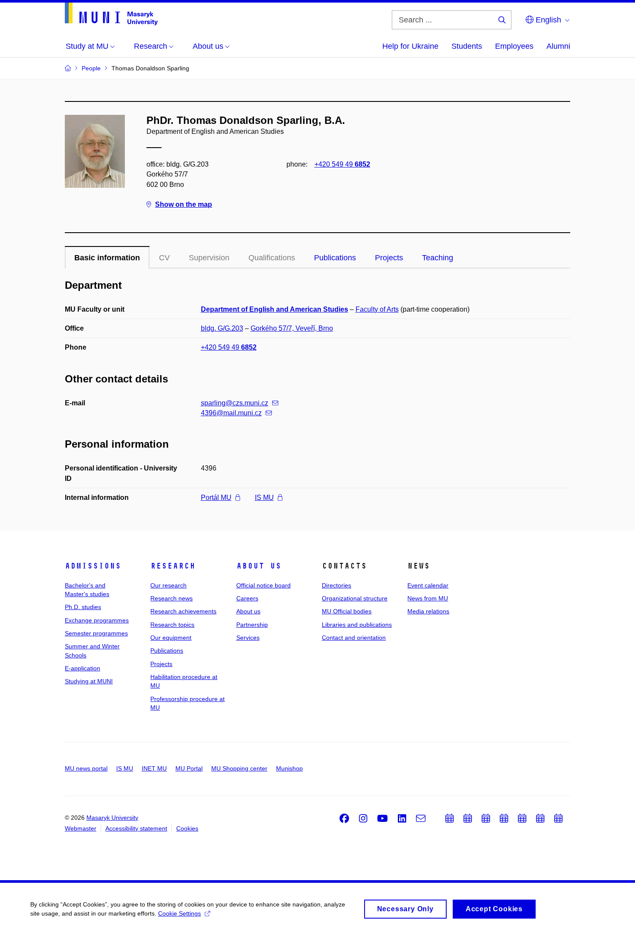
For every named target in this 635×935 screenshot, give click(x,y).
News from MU (427, 598)
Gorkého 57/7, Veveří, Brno (292, 328)
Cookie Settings (179, 913)
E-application (82, 668)
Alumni (558, 46)
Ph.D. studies (83, 606)
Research (172, 566)
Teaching (437, 257)
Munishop (289, 768)
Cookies (187, 828)
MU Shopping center (239, 768)
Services (248, 637)
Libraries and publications (357, 624)
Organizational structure (354, 598)
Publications (335, 257)
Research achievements (183, 611)
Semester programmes (96, 633)
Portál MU (216, 497)
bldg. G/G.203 (222, 328)
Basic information (107, 257)
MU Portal (189, 768)
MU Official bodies (346, 611)
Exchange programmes (97, 620)
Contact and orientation (354, 637)
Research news (171, 598)
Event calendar (427, 585)
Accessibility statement (136, 828)
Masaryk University (112, 817)
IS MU (264, 497)
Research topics (172, 624)
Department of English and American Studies (274, 309)
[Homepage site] (111, 14)
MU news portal (86, 768)
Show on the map (183, 204)
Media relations (428, 611)
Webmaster (80, 828)
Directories (336, 585)
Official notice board (263, 585)
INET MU (154, 768)
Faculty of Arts (377, 309)
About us (258, 566)
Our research (168, 585)
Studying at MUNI (89, 681)
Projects (389, 257)
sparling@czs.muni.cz (234, 403)
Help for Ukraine (410, 46)
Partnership (252, 624)
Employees (514, 46)
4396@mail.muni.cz (231, 413)
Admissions (93, 566)
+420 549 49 (342, 164)
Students (466, 46)
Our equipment (170, 637)
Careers (247, 598)
